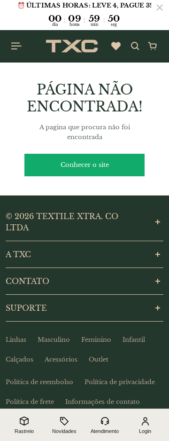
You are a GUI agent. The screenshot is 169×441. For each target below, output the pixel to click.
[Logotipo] (72, 46)
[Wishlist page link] (116, 46)
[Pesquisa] (135, 46)
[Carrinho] (152, 46)
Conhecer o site (85, 164)
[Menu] (17, 46)
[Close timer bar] (159, 7)
